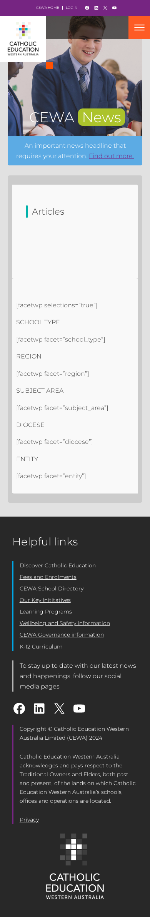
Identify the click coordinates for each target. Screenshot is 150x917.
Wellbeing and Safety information (65, 623)
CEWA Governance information (62, 635)
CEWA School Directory (51, 588)
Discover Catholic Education (58, 565)
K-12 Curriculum (41, 647)
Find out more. (111, 156)
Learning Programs (46, 612)
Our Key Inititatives (45, 600)
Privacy (29, 820)
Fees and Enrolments (48, 577)
